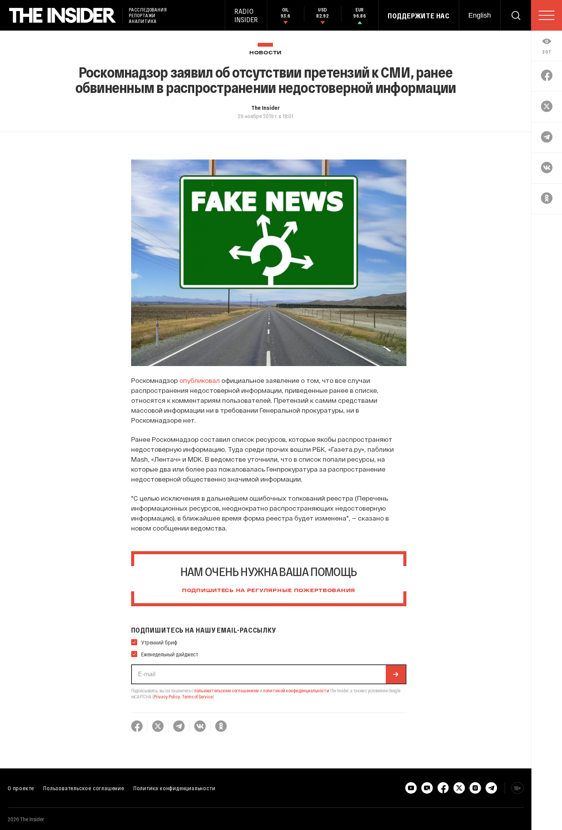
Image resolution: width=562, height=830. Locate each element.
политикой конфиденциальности (296, 690)
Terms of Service (197, 696)
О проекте (21, 787)
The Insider (265, 107)
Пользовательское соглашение (83, 787)
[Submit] (396, 674)
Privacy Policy (167, 696)
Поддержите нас (419, 15)
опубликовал (199, 380)
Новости (265, 53)
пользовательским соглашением (226, 690)
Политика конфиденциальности (174, 787)
